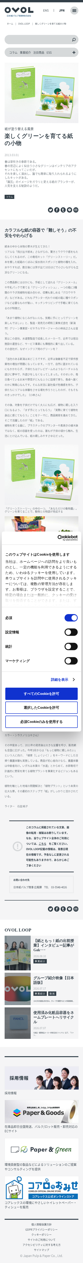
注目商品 (38, 52)
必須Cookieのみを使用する (41, 721)
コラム (13, 52)
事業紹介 (25, 52)
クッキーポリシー (41, 1234)
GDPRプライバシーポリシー (41, 1229)
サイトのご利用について (42, 1239)
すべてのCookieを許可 (41, 693)
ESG (49, 52)
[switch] (71, 632)
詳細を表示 (59, 679)
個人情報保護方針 (41, 1224)
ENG (46, 10)
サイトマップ (41, 1250)
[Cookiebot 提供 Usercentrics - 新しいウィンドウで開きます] (58, 538)
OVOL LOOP (24, 24)
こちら (42, 844)
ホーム (10, 24)
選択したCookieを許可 (41, 707)
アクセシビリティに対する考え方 (42, 1245)
